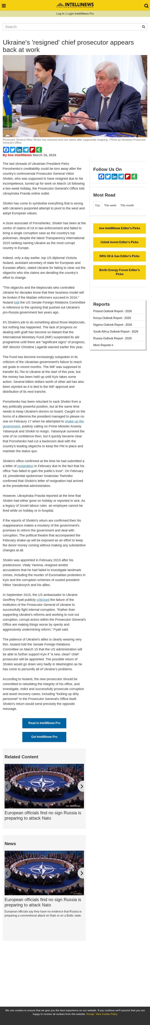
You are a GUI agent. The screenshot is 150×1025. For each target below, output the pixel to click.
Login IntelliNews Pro (80, 13)
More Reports (102, 345)
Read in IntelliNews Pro (44, 723)
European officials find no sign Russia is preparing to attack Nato (43, 815)
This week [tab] (110, 205)
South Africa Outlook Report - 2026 (115, 331)
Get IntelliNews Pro (44, 736)
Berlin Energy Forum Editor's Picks (119, 272)
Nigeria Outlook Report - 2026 (112, 324)
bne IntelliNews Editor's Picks (119, 228)
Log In (60, 13)
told (16, 302)
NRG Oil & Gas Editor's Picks (120, 256)
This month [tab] (127, 205)
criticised (43, 600)
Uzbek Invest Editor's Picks (119, 242)
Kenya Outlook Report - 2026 (112, 318)
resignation (25, 466)
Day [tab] (97, 205)
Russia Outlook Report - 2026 (112, 338)
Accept (90, 1014)
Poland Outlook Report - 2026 (112, 311)
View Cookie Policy (106, 1014)
